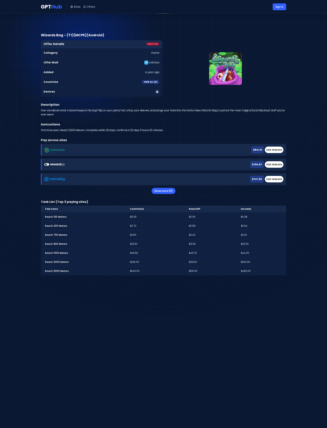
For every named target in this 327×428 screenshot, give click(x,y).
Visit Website (274, 150)
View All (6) (150, 81)
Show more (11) (163, 191)
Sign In (279, 7)
